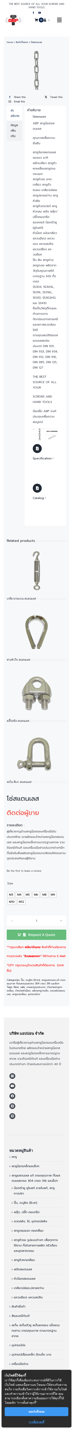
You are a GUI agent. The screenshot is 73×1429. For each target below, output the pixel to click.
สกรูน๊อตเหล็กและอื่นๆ (25, 1166)
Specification (42, 458)
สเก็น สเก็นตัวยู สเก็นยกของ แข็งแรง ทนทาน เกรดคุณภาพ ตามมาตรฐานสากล (36, 1330)
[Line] (12, 1116)
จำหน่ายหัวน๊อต (23, 990)
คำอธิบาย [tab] (15, 113)
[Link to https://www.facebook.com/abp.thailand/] (12, 1096)
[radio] (11, 894)
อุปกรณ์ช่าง (34, 994)
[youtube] (39, 13)
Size (10, 884)
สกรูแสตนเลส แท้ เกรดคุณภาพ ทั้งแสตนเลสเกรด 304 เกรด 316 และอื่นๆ (36, 981)
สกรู (14, 1157)
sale (22, 987)
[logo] (13, 16)
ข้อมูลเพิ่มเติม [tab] (14, 130)
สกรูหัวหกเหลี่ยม (24, 1260)
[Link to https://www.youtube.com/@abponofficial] (12, 1086)
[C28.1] (45, 430)
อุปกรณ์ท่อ (18, 1345)
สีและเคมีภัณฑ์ (21, 1316)
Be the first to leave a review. (24, 871)
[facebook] (33, 13)
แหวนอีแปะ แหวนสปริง (28, 1297)
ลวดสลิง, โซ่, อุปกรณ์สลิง (30, 1221)
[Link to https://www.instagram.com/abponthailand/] (12, 1076)
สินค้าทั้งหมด (22, 42)
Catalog (38, 498)
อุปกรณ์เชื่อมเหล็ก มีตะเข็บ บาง (31, 1354)
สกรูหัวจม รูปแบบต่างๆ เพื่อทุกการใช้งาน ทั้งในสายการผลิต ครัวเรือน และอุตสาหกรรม (36, 1245)
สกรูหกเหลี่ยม (19, 994)
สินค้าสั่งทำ (18, 1306)
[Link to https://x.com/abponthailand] (12, 1106)
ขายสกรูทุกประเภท (36, 987)
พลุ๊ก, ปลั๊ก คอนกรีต (26, 1212)
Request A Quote (41, 934)
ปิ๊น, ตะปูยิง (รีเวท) (30, 980)
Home (10, 42)
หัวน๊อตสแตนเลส (24, 1278)
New (16, 987)
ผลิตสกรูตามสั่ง (40, 990)
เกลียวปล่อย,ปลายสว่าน (29, 1288)
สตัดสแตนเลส (23, 1269)
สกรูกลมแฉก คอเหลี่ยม (28, 1230)
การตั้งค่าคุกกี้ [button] (36, 1422)
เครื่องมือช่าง (20, 1364)
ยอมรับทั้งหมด (37, 1411)
